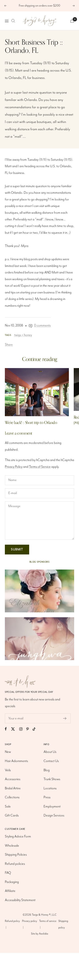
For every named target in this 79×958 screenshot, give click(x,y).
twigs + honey (23, 335)
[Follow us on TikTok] (36, 729)
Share (9, 345)
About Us (50, 752)
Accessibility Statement (20, 900)
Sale (8, 807)
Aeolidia (43, 933)
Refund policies (15, 864)
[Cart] (72, 21)
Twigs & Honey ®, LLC (44, 914)
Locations (50, 788)
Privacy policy (29, 921)
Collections (12, 797)
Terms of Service (40, 467)
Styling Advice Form (18, 837)
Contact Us (51, 761)
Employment (52, 807)
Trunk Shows (52, 779)
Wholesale (12, 846)
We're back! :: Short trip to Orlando (31, 422)
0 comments (42, 325)
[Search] (13, 21)
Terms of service (47, 921)
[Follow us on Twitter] (15, 729)
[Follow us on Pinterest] (29, 729)
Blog (47, 770)
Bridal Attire (13, 788)
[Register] (65, 718)
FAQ (8, 873)
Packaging (12, 882)
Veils (8, 770)
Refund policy (12, 921)
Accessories (12, 779)
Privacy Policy (13, 467)
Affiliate (10, 891)
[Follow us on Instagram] (22, 729)
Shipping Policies (16, 855)
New (8, 752)
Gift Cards (12, 816)
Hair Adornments (16, 761)
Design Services (54, 816)
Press (47, 797)
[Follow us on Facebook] (8, 729)
